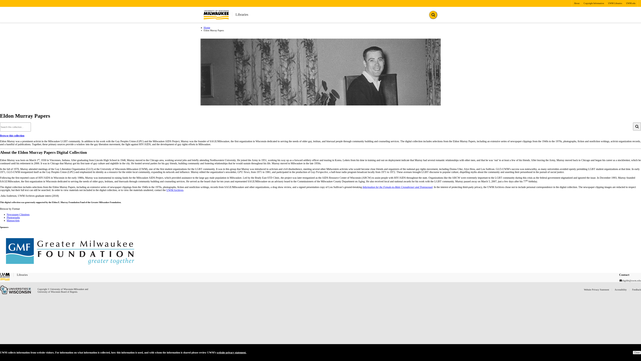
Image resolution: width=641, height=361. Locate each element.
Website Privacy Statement (596, 289)
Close (637, 352)
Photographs (13, 217)
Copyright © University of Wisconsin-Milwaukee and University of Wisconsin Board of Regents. (63, 290)
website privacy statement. (231, 352)
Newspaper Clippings (18, 214)
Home (207, 27)
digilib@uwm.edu (631, 280)
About (577, 3)
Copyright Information (594, 3)
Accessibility (621, 289)
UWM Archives (174, 190)
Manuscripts (13, 220)
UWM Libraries (615, 3)
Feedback (636, 289)
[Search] (15, 127)
